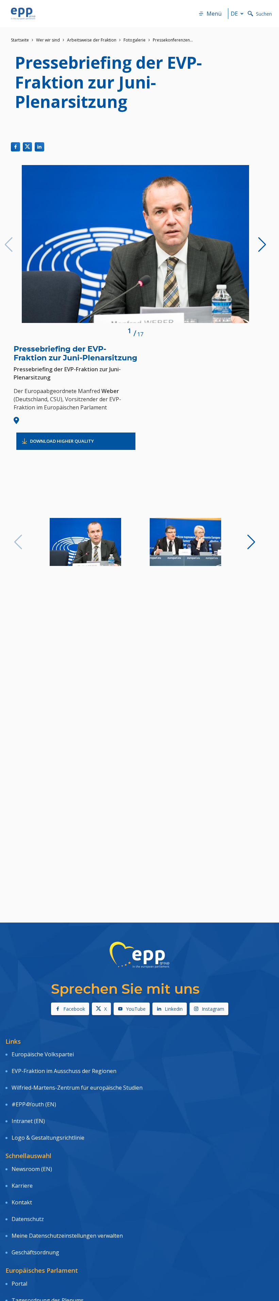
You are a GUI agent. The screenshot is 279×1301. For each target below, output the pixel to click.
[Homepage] (23, 13)
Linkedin (174, 1009)
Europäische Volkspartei (43, 1054)
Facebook (74, 1009)
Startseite (20, 40)
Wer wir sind (48, 40)
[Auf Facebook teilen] (15, 146)
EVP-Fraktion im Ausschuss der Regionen (64, 1071)
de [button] (234, 13)
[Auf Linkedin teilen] (39, 146)
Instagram (213, 1009)
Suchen (264, 14)
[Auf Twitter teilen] (27, 146)
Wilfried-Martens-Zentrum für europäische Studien (77, 1087)
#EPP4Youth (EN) (34, 1104)
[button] (262, 244)
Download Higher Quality (62, 441)
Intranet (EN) (28, 1121)
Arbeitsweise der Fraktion (91, 40)
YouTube (136, 1009)
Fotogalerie (135, 40)
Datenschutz (28, 1219)
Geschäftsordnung (35, 1252)
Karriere (22, 1185)
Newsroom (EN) (32, 1169)
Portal (19, 1283)
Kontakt (22, 1202)
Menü (214, 13)
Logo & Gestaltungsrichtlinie (48, 1137)
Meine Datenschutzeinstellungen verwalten (67, 1235)
